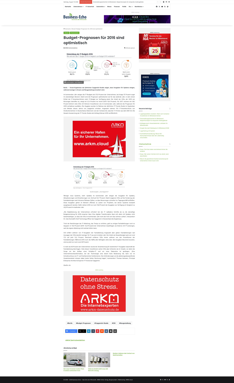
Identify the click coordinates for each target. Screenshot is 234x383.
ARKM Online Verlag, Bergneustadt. (107, 379)
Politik (124, 6)
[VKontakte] (106, 331)
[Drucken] (115, 331)
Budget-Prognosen (84, 323)
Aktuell (74, 29)
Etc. (130, 6)
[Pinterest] (97, 331)
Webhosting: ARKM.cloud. (125, 379)
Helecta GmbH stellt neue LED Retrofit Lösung (98, 370)
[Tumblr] (93, 331)
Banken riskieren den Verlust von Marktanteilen (124, 354)
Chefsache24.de (145, 144)
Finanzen (117, 6)
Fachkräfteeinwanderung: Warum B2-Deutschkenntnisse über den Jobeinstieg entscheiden (152, 135)
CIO (114, 323)
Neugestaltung (125, 323)
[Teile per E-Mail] (111, 331)
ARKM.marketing (135, 12)
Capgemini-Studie (101, 323)
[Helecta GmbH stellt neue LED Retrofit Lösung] (99, 360)
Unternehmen (77, 6)
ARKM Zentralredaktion (71, 48)
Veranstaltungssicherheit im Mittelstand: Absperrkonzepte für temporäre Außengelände (118, 2)
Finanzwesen (74, 33)
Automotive (100, 6)
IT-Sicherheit (90, 6)
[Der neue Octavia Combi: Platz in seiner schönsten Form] (74, 360)
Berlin (70, 323)
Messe (109, 6)
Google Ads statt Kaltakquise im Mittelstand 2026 (154, 128)
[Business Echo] (75, 16)
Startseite (68, 6)
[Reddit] (102, 331)
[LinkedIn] (89, 331)
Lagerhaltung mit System (147, 131)
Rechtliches (138, 6)
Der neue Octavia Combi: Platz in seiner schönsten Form (74, 370)
